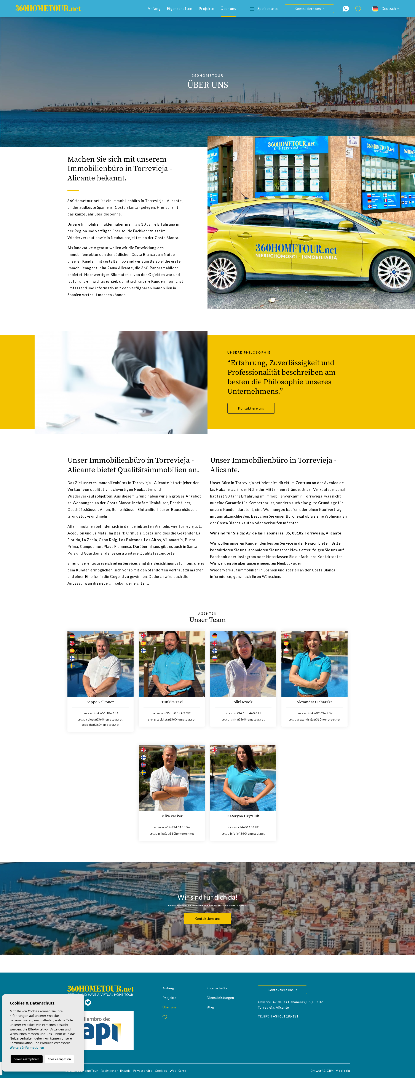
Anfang (154, 8)
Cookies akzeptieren (27, 1059)
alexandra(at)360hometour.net (318, 719)
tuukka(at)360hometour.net (176, 719)
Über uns (228, 8)
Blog (210, 1007)
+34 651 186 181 (106, 713)
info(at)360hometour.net (247, 833)
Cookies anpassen (59, 1059)
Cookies (161, 1070)
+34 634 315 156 (177, 827)
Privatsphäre (142, 1070)
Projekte (206, 8)
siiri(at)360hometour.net (247, 719)
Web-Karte (178, 1070)
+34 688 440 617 (249, 713)
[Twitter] (88, 1002)
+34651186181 (249, 827)
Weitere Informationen (27, 1047)
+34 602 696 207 (320, 713)
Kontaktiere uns (251, 408)
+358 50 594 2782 (177, 713)
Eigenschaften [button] (179, 8)
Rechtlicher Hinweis (116, 1070)
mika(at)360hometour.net (176, 833)
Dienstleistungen (220, 998)
